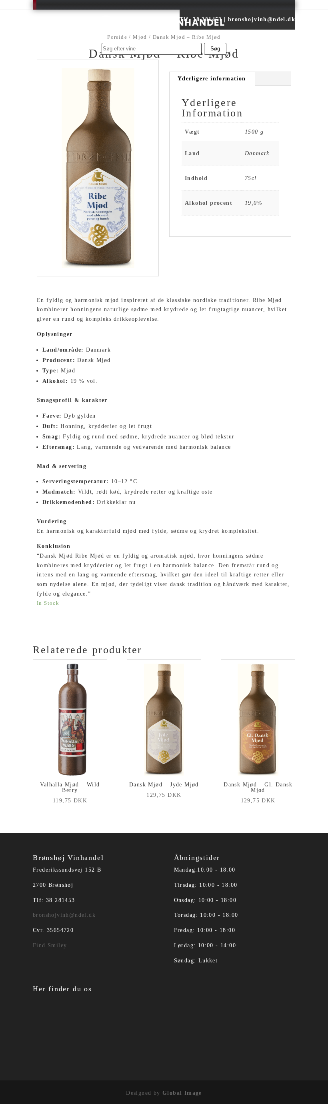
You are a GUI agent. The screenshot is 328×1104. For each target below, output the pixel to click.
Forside (117, 37)
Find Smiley (50, 945)
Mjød (140, 37)
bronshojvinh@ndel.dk (64, 915)
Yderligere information (212, 79)
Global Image (182, 1093)
